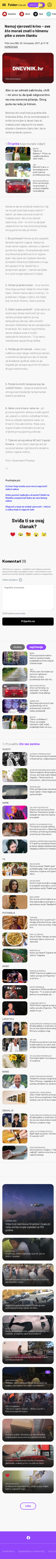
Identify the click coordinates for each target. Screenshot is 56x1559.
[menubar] (50, 5)
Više (28, 1506)
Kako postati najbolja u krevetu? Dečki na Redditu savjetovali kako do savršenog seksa (27, 497)
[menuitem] (50, 4)
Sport (41, 14)
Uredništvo (8, 1551)
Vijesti (27, 14)
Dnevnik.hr (12, 14)
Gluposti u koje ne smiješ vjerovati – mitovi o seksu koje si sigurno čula (28, 508)
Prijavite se (28, 621)
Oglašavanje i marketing (31, 1551)
